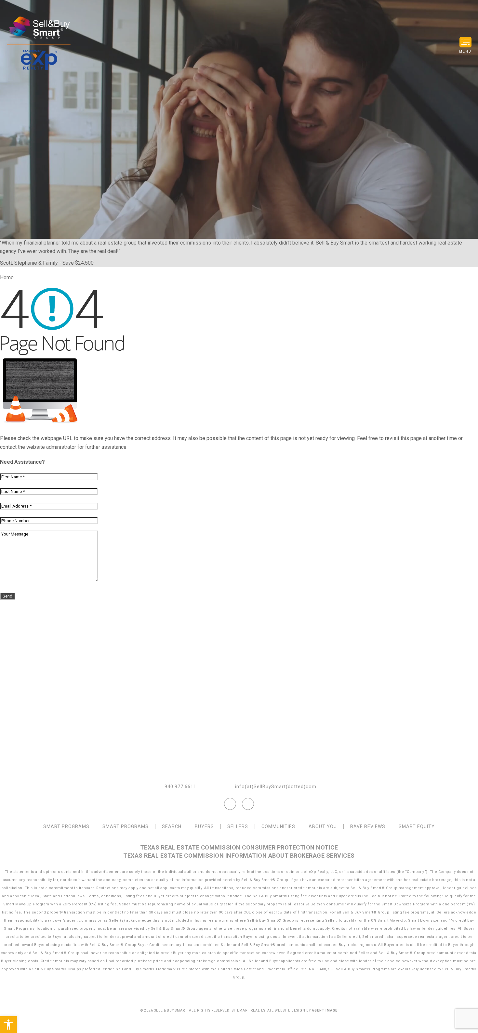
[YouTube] (230, 804)
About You (323, 826)
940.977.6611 (180, 786)
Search (171, 826)
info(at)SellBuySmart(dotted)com (275, 786)
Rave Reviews (367, 826)
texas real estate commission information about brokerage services (239, 855)
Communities (278, 826)
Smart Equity (417, 826)
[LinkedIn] (248, 804)
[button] (8, 1024)
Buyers (204, 826)
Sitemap (239, 1010)
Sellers (237, 826)
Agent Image (325, 1010)
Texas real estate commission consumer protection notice (239, 847)
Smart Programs (66, 826)
